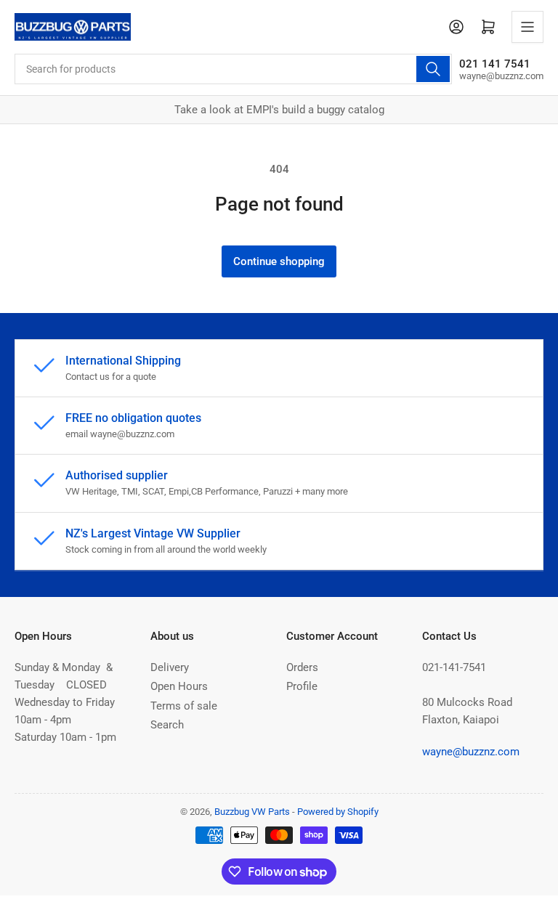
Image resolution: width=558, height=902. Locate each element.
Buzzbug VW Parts (252, 811)
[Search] (433, 69)
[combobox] (233, 69)
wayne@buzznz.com (470, 751)
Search (167, 724)
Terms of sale (183, 705)
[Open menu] (527, 27)
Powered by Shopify (338, 811)
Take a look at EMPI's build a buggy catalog (279, 109)
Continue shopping (279, 261)
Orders (302, 667)
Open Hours (179, 686)
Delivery (169, 667)
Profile (302, 686)
